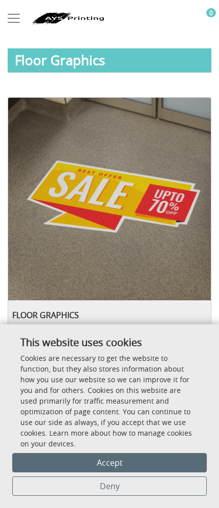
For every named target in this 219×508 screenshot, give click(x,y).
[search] (187, 18)
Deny (110, 486)
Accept (110, 462)
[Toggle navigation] (14, 18)
